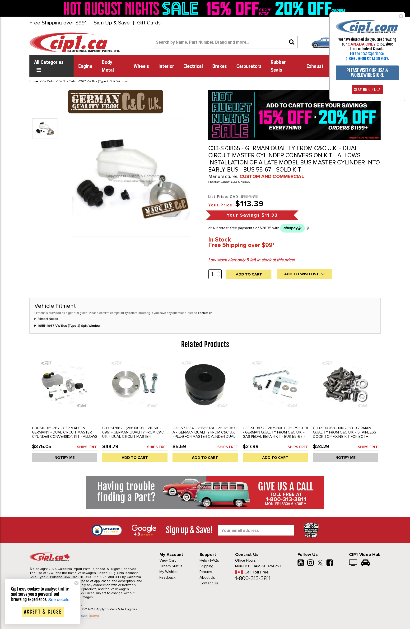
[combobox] (224, 42)
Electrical (193, 66)
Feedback (167, 577)
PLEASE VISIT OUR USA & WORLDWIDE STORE (367, 72)
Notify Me (65, 457)
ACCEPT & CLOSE (43, 612)
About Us (207, 577)
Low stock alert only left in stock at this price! (251, 259)
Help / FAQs (209, 560)
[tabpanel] (64, 411)
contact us (205, 313)
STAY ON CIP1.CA (367, 89)
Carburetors (248, 66)
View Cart (167, 560)
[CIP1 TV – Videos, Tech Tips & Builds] (353, 563)
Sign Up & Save (112, 23)
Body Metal (108, 66)
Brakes (219, 66)
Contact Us (209, 583)
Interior (166, 66)
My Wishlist (168, 571)
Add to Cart (135, 457)
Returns (206, 571)
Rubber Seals (278, 66)
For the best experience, (367, 53)
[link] (132, 8)
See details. (59, 599)
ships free (87, 447)
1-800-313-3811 (252, 578)
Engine (85, 66)
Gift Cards (149, 23)
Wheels (141, 66)
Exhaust (315, 66)
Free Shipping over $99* (57, 23)
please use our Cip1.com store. (367, 58)
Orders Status (170, 566)
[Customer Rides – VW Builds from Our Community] (365, 563)
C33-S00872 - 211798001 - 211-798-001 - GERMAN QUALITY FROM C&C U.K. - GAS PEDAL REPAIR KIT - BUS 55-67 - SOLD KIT (275, 434)
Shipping (206, 566)
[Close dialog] (401, 16)
